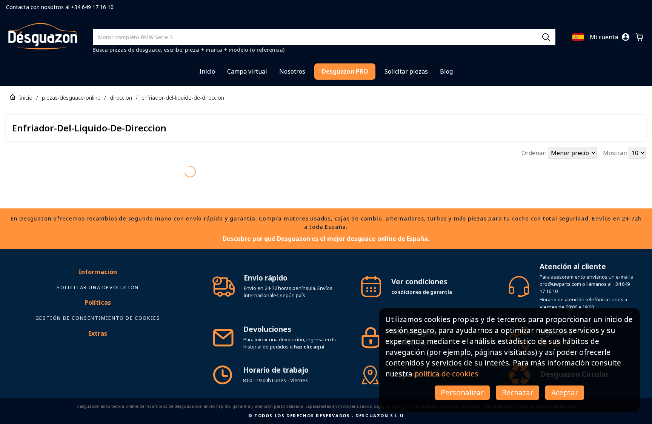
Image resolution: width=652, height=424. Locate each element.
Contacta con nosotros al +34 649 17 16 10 (60, 7)
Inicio (207, 71)
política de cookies (446, 373)
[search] (546, 37)
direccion (121, 97)
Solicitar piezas (406, 71)
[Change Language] (578, 37)
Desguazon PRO (345, 71)
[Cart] (639, 37)
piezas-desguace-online (71, 97)
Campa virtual (247, 71)
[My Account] (625, 37)
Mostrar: (616, 153)
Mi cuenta (604, 37)
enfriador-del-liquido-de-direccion (182, 97)
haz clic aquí (309, 333)
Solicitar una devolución (97, 274)
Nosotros (292, 71)
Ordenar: (534, 153)
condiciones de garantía (421, 278)
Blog (446, 71)
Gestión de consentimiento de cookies (97, 304)
